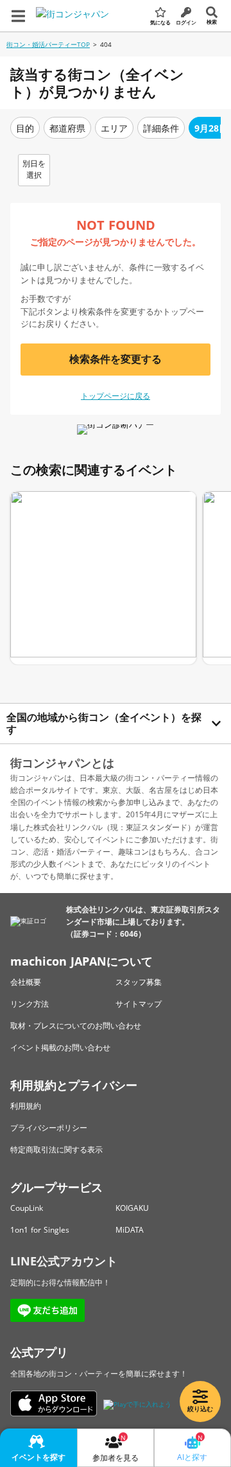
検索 (212, 21)
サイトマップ (139, 1003)
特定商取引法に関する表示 (56, 1149)
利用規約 (25, 1105)
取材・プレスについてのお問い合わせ (75, 1025)
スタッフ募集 (139, 982)
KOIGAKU (132, 1207)
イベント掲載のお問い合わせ (60, 1047)
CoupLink (26, 1207)
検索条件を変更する (115, 359)
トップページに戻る (115, 395)
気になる (160, 22)
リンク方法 (29, 1003)
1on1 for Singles (39, 1229)
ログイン (186, 22)
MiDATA (130, 1229)
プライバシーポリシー (48, 1127)
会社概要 (25, 982)
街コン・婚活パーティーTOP (48, 44)
